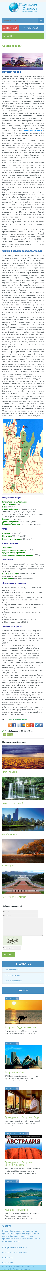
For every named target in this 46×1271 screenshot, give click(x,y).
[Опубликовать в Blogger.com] (10, 725)
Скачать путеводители (13, 981)
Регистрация (12, 28)
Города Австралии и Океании (15, 719)
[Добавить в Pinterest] (32, 725)
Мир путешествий (12, 970)
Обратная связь (8, 1263)
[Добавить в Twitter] (37, 725)
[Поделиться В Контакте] (41, 725)
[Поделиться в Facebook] (14, 725)
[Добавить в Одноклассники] (28, 725)
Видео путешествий (12, 975)
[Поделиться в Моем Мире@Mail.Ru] (23, 725)
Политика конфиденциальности (14, 1253)
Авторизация (32, 28)
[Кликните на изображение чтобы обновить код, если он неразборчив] (12, 941)
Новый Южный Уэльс (33, 131)
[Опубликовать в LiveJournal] (19, 725)
